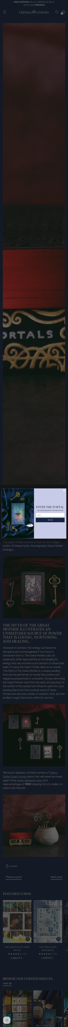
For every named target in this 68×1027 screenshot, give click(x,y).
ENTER (50, 520)
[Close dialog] (64, 490)
